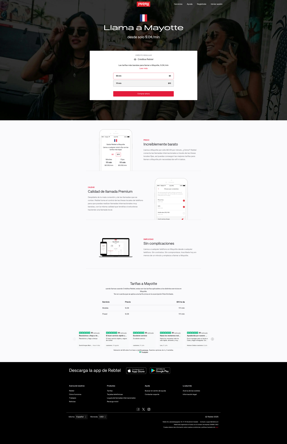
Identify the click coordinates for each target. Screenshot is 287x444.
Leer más (143, 68)
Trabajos (72, 398)
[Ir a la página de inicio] (143, 4)
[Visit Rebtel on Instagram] (149, 409)
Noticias (72, 402)
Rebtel (71, 391)
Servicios (178, 4)
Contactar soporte (152, 394)
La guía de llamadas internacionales (121, 398)
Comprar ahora (143, 94)
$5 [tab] (113, 154)
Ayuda (189, 4)
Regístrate (201, 4)
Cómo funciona (75, 394)
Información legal (190, 394)
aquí (216, 427)
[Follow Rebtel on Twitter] (143, 409)
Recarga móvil (112, 402)
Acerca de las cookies (191, 391)
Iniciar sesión (216, 4)
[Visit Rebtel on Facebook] (138, 409)
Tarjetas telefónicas (115, 394)
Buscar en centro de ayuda (155, 391)
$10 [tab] (118, 154)
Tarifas (110, 391)
